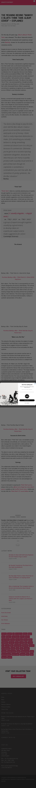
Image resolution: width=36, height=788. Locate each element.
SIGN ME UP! (27, 400)
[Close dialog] (35, 383)
